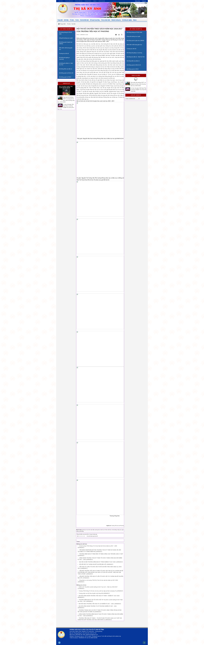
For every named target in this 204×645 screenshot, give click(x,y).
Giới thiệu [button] (61, 1)
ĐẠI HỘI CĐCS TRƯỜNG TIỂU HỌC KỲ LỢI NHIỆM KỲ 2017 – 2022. (96, 603)
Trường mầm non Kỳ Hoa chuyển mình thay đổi (91, 593)
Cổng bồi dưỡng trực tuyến (133, 36)
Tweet (78, 541)
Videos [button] (94, 1)
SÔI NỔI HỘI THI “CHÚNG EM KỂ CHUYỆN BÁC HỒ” (92, 564)
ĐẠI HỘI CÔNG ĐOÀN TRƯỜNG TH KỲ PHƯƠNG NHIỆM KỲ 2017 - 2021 (98, 606)
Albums (135, 20)
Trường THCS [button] (88, 1)
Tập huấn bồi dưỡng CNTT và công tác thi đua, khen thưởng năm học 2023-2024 (138, 84)
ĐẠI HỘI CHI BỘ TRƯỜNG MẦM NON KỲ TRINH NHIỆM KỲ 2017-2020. (97, 562)
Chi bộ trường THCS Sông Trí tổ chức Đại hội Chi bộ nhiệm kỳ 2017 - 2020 (98, 546)
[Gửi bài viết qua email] (116, 34)
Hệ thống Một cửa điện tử (133, 61)
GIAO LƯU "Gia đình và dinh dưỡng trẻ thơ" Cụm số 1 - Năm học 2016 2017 (98, 587)
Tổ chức (72, 20)
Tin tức (77, 20)
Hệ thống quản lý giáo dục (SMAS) (135, 40)
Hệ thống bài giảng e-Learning (134, 52)
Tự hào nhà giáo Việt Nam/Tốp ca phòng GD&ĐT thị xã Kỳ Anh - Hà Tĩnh (138, 89)
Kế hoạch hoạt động (95, 20)
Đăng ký (144, 1)
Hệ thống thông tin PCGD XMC (134, 32)
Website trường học (116, 20)
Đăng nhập (137, 1)
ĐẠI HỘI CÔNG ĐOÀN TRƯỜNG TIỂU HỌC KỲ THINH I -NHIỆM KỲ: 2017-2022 (99, 595)
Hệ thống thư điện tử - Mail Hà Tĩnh (136, 56)
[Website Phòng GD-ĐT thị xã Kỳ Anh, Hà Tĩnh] (63, 8)
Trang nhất (60, 20)
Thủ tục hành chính (105, 20)
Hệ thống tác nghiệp (127, 20)
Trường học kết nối (131, 48)
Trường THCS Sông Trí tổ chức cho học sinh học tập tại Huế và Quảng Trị (97, 591)
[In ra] (119, 34)
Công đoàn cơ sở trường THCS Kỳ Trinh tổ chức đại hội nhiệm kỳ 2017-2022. (98, 580)
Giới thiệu (66, 20)
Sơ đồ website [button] (102, 1)
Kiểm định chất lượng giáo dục (134, 44)
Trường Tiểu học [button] (78, 1)
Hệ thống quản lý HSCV (133, 69)
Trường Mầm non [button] (69, 1)
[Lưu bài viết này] (122, 34)
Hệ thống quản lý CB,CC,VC (134, 65)
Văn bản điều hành (84, 20)
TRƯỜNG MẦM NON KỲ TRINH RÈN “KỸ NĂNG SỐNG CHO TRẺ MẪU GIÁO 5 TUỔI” (101, 554)
